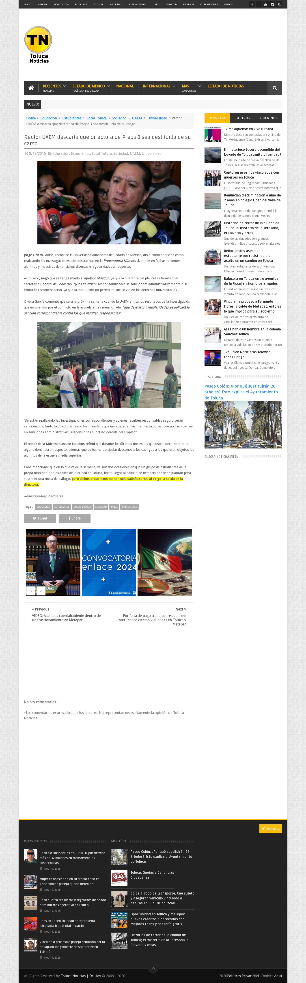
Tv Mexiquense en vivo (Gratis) (248, 129)
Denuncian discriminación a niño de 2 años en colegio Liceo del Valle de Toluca (252, 200)
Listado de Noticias (226, 86)
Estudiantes (71, 118)
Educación (48, 118)
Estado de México (89, 88)
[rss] (279, 4)
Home (31, 118)
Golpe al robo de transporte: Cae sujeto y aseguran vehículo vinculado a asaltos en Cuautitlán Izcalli (162, 898)
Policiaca (81, 4)
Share (76, 518)
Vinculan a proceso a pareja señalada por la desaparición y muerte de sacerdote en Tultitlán (72, 947)
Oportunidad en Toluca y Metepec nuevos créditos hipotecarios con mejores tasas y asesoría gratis (158, 919)
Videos (228, 4)
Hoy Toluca (61, 4)
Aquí (278, 976)
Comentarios (269, 118)
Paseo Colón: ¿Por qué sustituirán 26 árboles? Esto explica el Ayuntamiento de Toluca (241, 392)
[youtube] (266, 4)
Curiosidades (209, 4)
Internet (188, 4)
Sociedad (119, 118)
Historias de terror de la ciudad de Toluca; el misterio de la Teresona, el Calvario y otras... (251, 228)
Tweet (42, 518)
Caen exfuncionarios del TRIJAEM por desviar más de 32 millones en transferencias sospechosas (72, 858)
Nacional (116, 4)
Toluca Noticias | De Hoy (81, 976)
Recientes (52, 88)
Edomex (98, 4)
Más (189, 88)
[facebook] (252, 4)
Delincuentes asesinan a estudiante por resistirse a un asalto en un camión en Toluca (248, 256)
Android (171, 4)
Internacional (137, 4)
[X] (259, 4)
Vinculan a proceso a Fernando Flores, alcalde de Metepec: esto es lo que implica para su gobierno (252, 306)
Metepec (43, 4)
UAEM (156, 4)
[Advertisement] (244, 44)
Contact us (273, 828)
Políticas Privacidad (243, 976)
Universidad (157, 118)
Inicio (27, 4)
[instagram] (272, 4)
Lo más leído (217, 118)
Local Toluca (97, 118)
